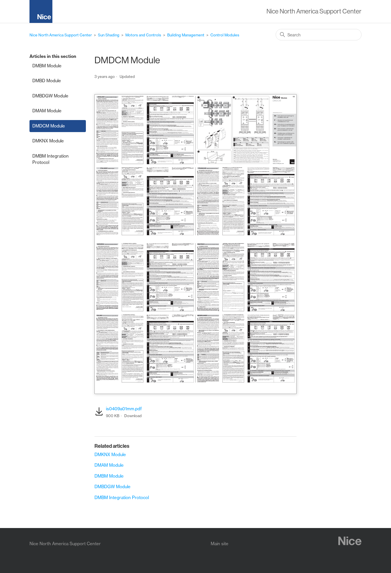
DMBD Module (46, 80)
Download (133, 415)
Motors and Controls (143, 35)
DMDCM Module (48, 126)
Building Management (185, 35)
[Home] (43, 12)
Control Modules (224, 35)
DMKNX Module (48, 141)
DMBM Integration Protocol (50, 159)
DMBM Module (47, 65)
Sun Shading (108, 35)
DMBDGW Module (50, 96)
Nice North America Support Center (60, 35)
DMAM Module (47, 110)
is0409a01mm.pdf (124, 408)
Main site (219, 543)
